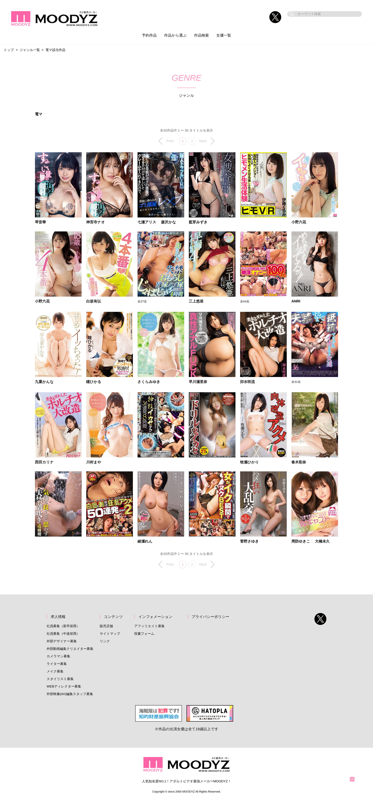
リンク (105, 641)
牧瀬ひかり (249, 462)
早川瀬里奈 (198, 382)
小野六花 (298, 222)
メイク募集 (55, 671)
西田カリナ (44, 462)
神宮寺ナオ (95, 222)
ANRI (295, 301)
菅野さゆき (249, 541)
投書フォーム (144, 633)
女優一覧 (223, 35)
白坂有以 (93, 301)
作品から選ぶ (175, 35)
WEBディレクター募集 (64, 686)
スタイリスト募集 (60, 679)
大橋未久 (322, 541)
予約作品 (149, 35)
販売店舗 (106, 626)
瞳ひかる (93, 382)
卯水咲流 (247, 382)
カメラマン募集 (58, 656)
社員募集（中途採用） (63, 633)
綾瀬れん (145, 541)
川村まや (93, 462)
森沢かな (168, 222)
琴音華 (40, 222)
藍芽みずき (198, 222)
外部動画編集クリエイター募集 (70, 649)
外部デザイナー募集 (62, 641)
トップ (9, 50)
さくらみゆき (149, 382)
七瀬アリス (147, 222)
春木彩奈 (298, 462)
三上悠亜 (196, 301)
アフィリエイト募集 (149, 626)
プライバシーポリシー (210, 617)
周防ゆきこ (300, 541)
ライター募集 (57, 664)
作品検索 (201, 35)
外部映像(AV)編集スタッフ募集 (70, 694)
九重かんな (44, 382)
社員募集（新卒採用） (63, 626)
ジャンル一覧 (30, 50)
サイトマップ (110, 633)
